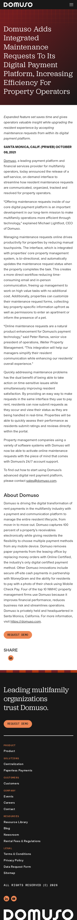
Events (9, 796)
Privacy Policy (13, 860)
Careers (9, 802)
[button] (71, 5)
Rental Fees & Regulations (22, 841)
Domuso (10, 161)
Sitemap (9, 873)
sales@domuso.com (41, 481)
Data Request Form (17, 866)
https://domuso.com (25, 621)
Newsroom (11, 834)
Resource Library (16, 822)
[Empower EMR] (18, 4)
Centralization (13, 764)
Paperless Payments (18, 770)
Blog (7, 828)
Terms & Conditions (17, 854)
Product (9, 751)
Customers (11, 783)
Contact (9, 809)
